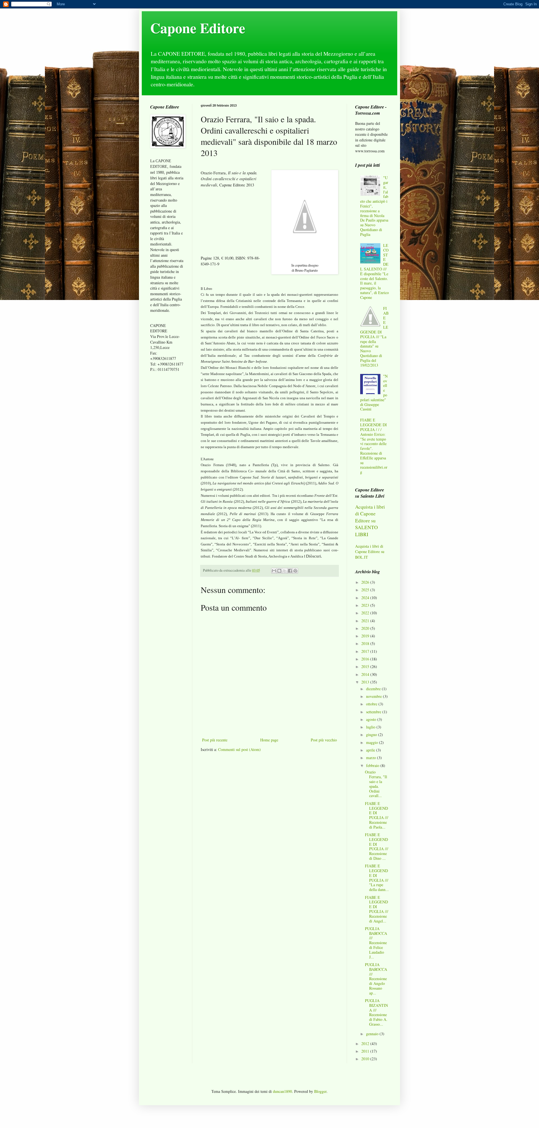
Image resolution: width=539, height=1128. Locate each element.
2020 (365, 628)
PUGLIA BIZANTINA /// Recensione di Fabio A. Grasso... (376, 1012)
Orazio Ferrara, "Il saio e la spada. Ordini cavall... (376, 783)
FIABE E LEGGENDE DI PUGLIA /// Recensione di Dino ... (376, 846)
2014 (365, 674)
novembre (374, 696)
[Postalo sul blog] (279, 571)
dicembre (374, 688)
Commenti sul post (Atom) (239, 749)
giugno (372, 734)
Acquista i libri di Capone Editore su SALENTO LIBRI (370, 521)
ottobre (372, 704)
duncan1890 (282, 1091)
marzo (371, 757)
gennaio (373, 1033)
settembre (374, 711)
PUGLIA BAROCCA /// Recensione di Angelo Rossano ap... (376, 979)
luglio (371, 727)
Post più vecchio (324, 740)
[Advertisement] (167, 465)
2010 (365, 1058)
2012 (365, 1043)
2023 (365, 605)
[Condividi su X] (284, 571)
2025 (365, 589)
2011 (365, 1051)
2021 (365, 620)
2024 (365, 597)
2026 (365, 582)
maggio (372, 742)
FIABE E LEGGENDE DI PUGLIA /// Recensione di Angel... (376, 909)
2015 (365, 666)
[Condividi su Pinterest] (295, 571)
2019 (365, 636)
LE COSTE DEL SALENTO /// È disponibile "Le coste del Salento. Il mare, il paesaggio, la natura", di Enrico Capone (374, 271)
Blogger (320, 1091)
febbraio (373, 765)
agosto (371, 719)
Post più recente (214, 740)
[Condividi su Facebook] (290, 571)
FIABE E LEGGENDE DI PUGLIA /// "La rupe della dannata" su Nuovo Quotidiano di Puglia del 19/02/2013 (374, 337)
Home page (269, 740)
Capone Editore (197, 27)
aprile (371, 750)
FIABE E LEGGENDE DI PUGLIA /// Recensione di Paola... (376, 815)
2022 (365, 612)
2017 (365, 651)
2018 (365, 643)
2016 (365, 659)
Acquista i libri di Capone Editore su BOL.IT (369, 551)
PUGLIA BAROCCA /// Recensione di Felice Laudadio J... (376, 943)
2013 (365, 682)
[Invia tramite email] (274, 571)
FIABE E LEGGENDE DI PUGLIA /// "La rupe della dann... (377, 877)
